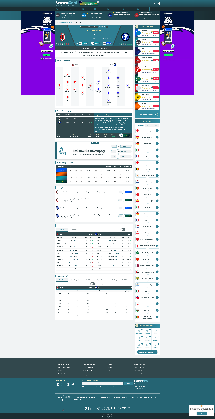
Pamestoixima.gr (147, 57)
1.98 (101, 170)
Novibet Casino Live (138, 367)
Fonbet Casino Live (138, 376)
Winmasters (145, 85)
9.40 (76, 178)
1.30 (101, 178)
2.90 (70, 174)
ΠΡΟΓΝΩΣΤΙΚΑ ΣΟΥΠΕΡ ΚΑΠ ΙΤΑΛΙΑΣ (66, 22)
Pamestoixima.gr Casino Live (140, 373)
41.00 (70, 178)
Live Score (60, 370)
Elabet (143, 48)
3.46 (76, 170)
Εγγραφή (128, 383)
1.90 (120, 178)
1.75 (115, 174)
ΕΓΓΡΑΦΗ (156, 3)
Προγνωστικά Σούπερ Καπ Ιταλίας (89, 27)
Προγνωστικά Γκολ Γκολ (89, 367)
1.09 (81, 178)
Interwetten (145, 94)
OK (201, 413)
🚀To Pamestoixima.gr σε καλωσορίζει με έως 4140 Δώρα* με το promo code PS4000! (149, 14)
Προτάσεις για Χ (87, 373)
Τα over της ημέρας (88, 370)
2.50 (81, 181)
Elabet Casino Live (138, 370)
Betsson (144, 103)
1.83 (95, 170)
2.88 (70, 181)
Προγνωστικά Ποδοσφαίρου (90, 364)
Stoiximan (144, 30)
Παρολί (85, 376)
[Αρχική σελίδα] (55, 22)
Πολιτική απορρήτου (139, 386)
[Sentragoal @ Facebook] (58, 384)
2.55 (81, 174)
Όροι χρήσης (137, 383)
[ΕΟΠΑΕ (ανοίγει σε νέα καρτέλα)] (113, 408)
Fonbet (144, 67)
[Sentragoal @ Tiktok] (73, 384)
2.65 (81, 170)
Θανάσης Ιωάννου (109, 115)
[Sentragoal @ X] (63, 384)
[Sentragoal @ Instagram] (68, 384)
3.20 (76, 181)
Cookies (203, 410)
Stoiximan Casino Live (139, 364)
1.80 (95, 181)
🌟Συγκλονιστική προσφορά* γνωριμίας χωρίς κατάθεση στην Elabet (121, 14)
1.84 (115, 178)
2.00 (101, 174)
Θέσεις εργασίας (138, 388)
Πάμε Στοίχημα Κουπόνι (63, 364)
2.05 (120, 170)
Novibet (144, 39)
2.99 (70, 170)
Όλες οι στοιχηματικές (146, 114)
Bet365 (144, 76)
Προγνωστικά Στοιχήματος (64, 367)
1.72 (115, 170)
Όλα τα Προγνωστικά (146, 352)
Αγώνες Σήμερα (61, 373)
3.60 (95, 178)
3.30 (76, 174)
